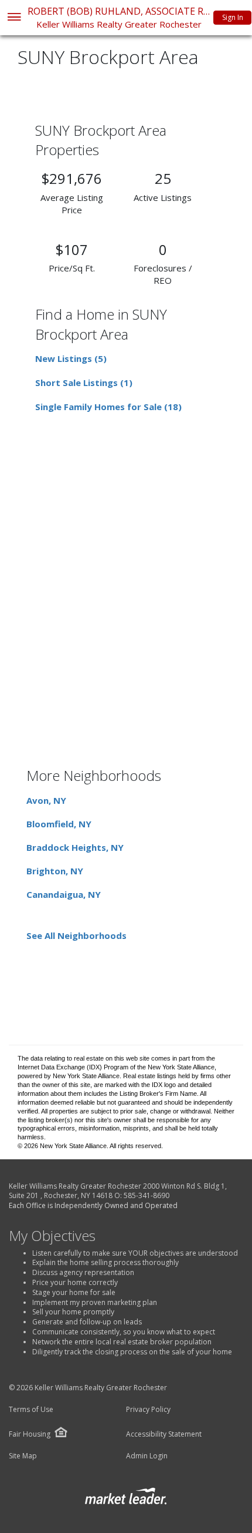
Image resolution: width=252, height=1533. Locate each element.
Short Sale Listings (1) (83, 382)
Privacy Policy (148, 1409)
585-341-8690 (146, 1195)
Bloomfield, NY (58, 824)
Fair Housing (29, 1434)
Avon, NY (46, 800)
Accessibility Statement (164, 1434)
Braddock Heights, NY (75, 847)
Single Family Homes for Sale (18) (108, 406)
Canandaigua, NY (63, 894)
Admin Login (147, 1456)
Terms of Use (31, 1409)
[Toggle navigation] (14, 17)
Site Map (23, 1456)
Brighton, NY (54, 871)
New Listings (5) (71, 358)
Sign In (232, 17)
